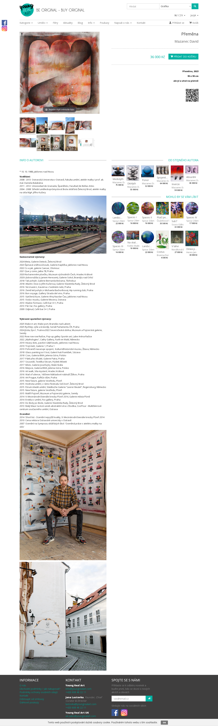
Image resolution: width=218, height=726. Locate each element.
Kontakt (141, 22)
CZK (181, 15)
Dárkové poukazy (29, 702)
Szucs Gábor (178, 224)
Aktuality (68, 22)
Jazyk (193, 15)
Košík (195, 22)
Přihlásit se (178, 22)
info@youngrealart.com (78, 688)
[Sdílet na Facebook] (4, 22)
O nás (23, 685)
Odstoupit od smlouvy (32, 699)
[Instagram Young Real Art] (4, 28)
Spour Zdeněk (120, 220)
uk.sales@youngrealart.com (81, 716)
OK (164, 722)
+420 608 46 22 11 (76, 692)
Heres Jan (191, 252)
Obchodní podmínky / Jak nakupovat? (40, 688)
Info (90, 22)
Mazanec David (186, 41)
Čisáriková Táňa (165, 220)
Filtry (55, 22)
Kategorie (25, 22)
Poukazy (104, 22)
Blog (80, 22)
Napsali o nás (122, 22)
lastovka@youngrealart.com (81, 704)
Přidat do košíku (184, 56)
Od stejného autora (183, 160)
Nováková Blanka (181, 249)
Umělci (42, 22)
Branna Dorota (164, 255)
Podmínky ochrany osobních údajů (39, 692)
